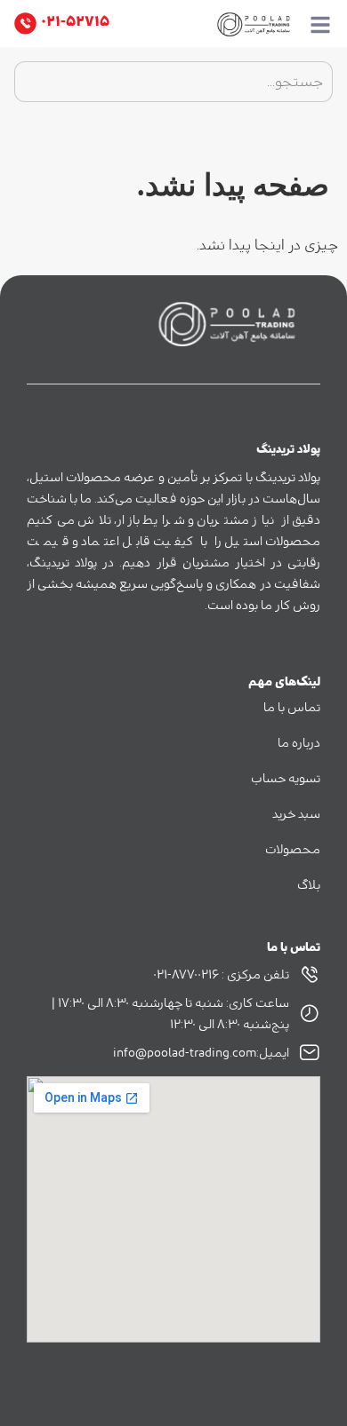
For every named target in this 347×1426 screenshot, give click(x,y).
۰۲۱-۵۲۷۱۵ (75, 21)
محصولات (292, 850)
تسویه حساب (285, 778)
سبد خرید (296, 814)
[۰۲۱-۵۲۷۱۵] (25, 23)
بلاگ (308, 885)
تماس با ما (291, 707)
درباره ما (299, 743)
